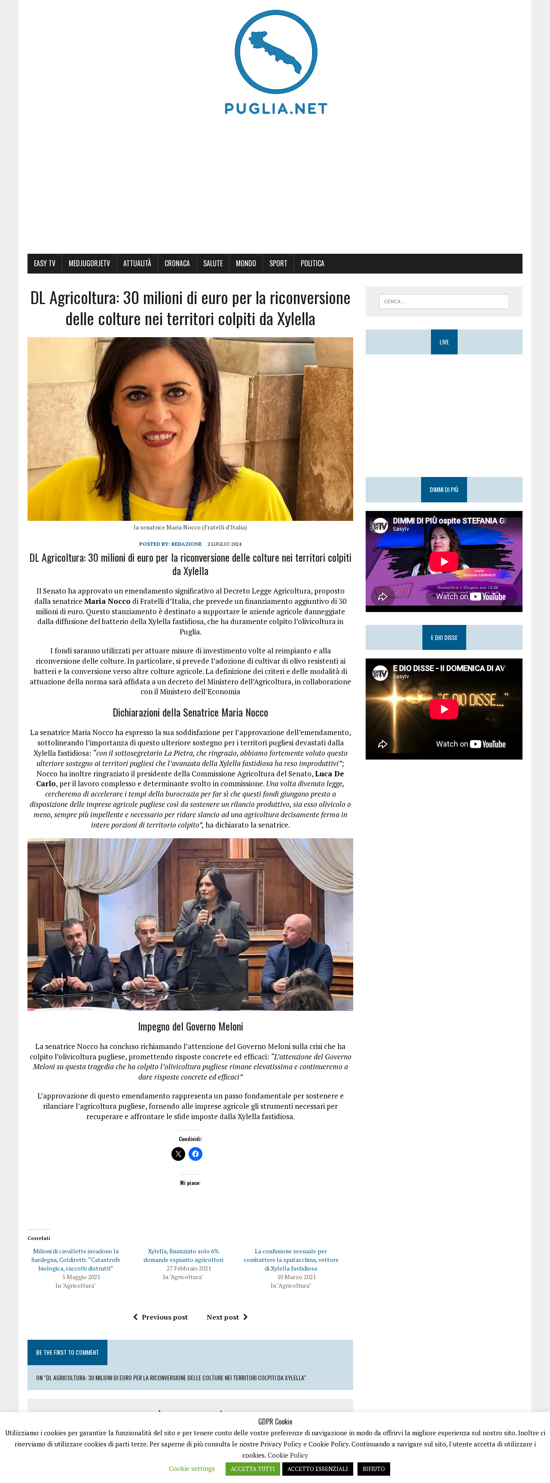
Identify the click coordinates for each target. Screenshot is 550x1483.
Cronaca (177, 263)
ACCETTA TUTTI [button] (253, 1469)
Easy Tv (44, 263)
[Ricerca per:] (444, 300)
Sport (278, 263)
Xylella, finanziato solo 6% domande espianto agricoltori (183, 1255)
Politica (312, 263)
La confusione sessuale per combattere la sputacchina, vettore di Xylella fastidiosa (291, 1259)
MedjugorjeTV (89, 263)
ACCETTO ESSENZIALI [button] (317, 1469)
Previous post (165, 1317)
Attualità (137, 263)
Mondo (246, 263)
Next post (223, 1317)
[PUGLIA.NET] (275, 62)
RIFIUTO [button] (374, 1469)
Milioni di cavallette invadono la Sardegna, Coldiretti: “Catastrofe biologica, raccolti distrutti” (75, 1259)
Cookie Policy (288, 1455)
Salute (213, 263)
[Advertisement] (275, 189)
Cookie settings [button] (192, 1468)
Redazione (186, 544)
